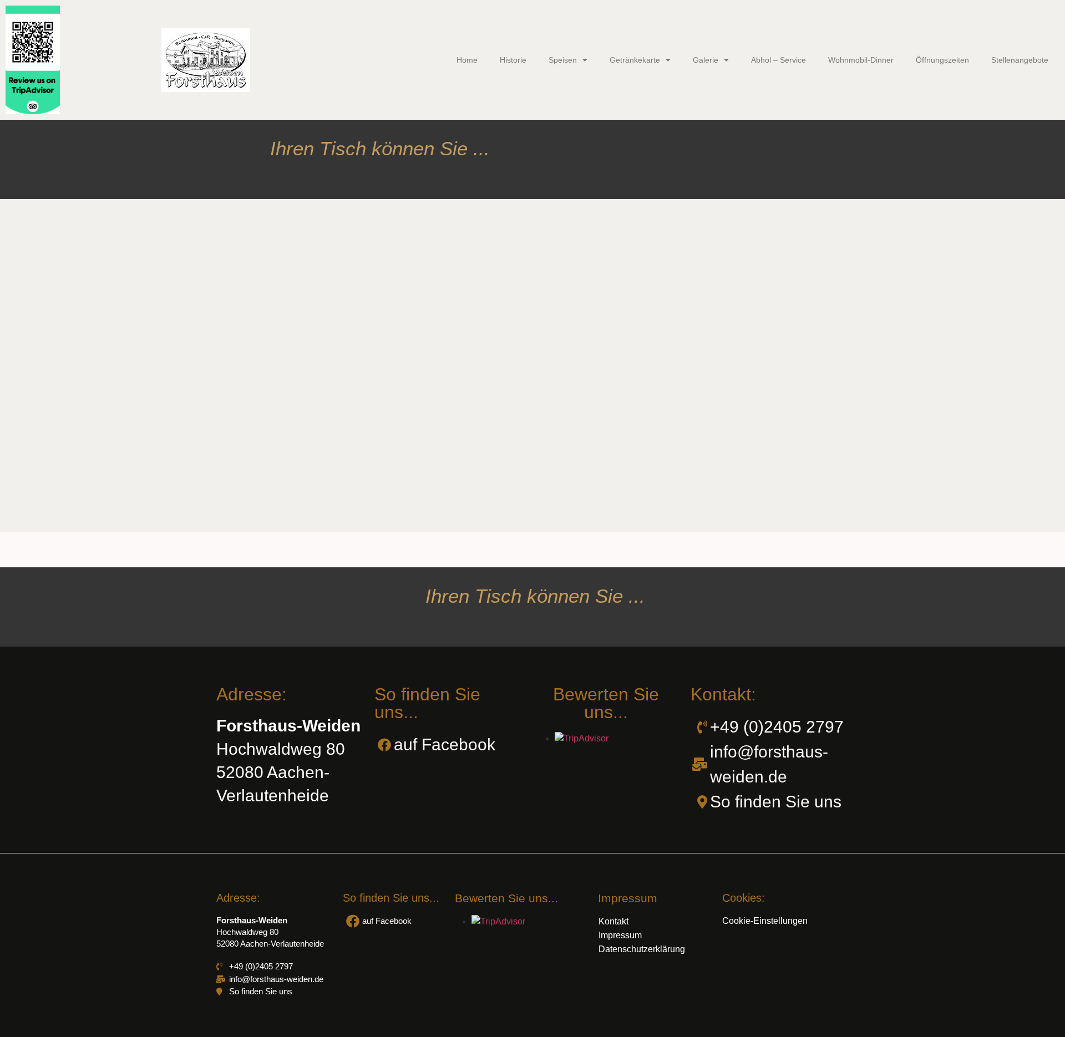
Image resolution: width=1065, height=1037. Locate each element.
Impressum (620, 935)
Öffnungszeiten (942, 59)
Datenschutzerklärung (642, 949)
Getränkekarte (635, 59)
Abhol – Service (778, 59)
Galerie (705, 59)
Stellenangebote (1019, 59)
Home (467, 59)
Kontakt (613, 921)
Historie (513, 59)
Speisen (563, 59)
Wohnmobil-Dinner (861, 59)
